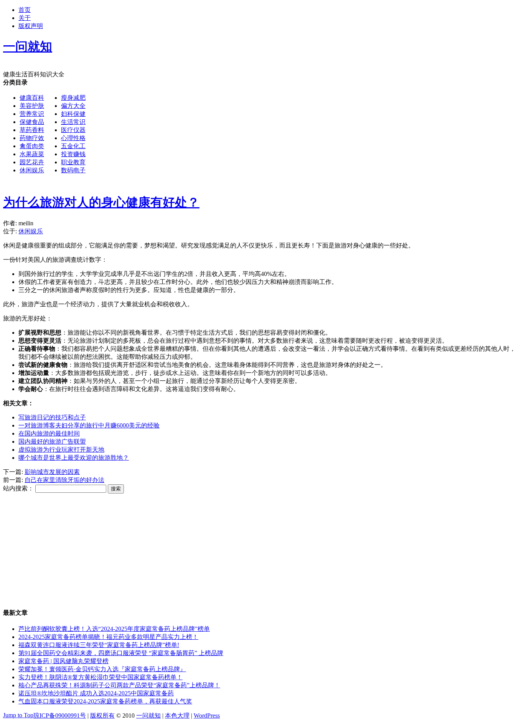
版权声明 (30, 26)
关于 (24, 18)
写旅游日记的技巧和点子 (52, 417)
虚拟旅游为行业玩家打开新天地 (61, 449)
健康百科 (32, 97)
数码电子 (73, 170)
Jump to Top (18, 715)
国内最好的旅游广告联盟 (52, 441)
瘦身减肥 (73, 97)
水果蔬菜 (32, 154)
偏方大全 (73, 105)
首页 (24, 10)
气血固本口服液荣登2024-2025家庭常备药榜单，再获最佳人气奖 (105, 701)
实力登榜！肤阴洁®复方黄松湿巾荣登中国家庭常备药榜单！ (100, 677)
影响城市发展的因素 (52, 472)
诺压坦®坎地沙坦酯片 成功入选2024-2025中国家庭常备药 (96, 693)
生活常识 (73, 122)
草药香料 (32, 130)
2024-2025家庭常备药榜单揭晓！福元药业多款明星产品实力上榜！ (108, 637)
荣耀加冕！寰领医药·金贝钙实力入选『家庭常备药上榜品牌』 (102, 669)
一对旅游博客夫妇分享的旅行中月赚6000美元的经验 (89, 425)
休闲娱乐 (32, 170)
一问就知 (148, 715)
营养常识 (32, 114)
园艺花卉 (32, 162)
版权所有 (102, 715)
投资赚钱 (73, 154)
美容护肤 (32, 105)
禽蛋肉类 (32, 146)
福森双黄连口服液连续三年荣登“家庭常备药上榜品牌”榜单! (98, 645)
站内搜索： (18, 488)
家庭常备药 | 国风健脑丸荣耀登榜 (63, 661)
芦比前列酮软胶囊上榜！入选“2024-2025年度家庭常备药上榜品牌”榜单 (114, 629)
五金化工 (73, 146)
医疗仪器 (73, 130)
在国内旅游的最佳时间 (49, 433)
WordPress (207, 715)
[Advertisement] (233, 235)
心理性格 (73, 138)
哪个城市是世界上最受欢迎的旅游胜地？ (73, 457)
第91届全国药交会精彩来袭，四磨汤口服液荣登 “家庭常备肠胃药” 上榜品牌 (120, 653)
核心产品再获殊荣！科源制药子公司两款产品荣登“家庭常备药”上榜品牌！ (119, 685)
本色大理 (177, 715)
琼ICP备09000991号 (59, 715)
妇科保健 (73, 114)
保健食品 (32, 122)
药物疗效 (32, 138)
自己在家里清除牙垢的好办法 (64, 480)
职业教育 (73, 162)
